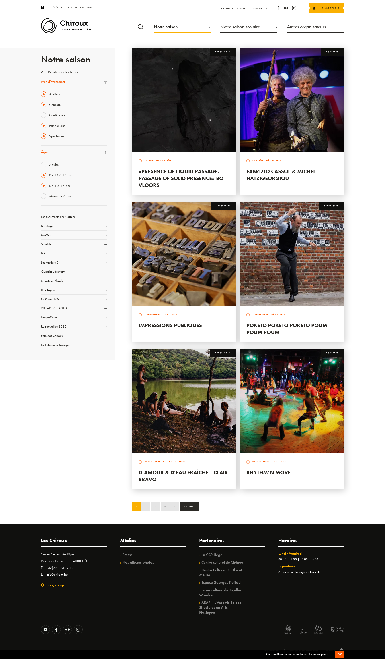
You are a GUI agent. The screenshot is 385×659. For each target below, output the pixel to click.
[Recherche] (141, 26)
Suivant (189, 506)
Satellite (46, 244)
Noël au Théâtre (51, 299)
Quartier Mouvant (53, 271)
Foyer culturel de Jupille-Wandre (220, 592)
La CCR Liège (211, 554)
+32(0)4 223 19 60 (60, 567)
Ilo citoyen (48, 290)
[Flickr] (286, 8)
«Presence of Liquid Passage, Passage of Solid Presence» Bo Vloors (181, 178)
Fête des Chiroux (52, 335)
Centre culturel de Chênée (222, 562)
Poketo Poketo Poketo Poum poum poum (286, 329)
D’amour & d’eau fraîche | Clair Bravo (183, 476)
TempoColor (49, 317)
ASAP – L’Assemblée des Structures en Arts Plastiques (220, 607)
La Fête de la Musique (55, 345)
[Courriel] (45, 630)
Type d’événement (53, 81)
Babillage (47, 226)
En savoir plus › (318, 654)
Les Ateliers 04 (51, 262)
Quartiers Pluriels (52, 281)
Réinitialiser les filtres (62, 72)
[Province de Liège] (334, 630)
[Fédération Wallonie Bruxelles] (318, 630)
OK (340, 654)
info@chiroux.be (57, 574)
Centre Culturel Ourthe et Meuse (220, 572)
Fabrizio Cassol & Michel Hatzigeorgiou (281, 175)
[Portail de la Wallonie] (288, 630)
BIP (43, 253)
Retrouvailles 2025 (54, 326)
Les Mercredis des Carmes (58, 216)
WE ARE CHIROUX (54, 308)
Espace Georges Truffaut (221, 582)
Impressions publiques (170, 325)
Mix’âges (47, 235)
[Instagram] (294, 8)
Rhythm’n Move (268, 472)
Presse (127, 554)
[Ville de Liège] (303, 630)
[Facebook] (278, 8)
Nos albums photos (138, 562)
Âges (44, 152)
